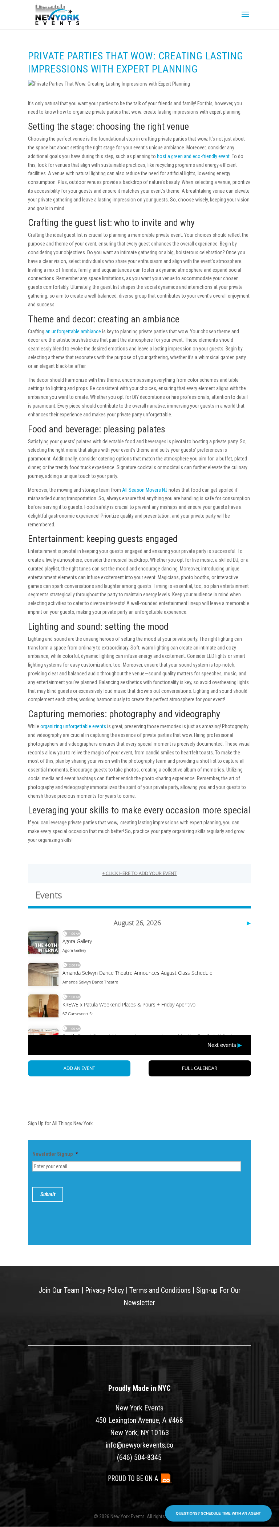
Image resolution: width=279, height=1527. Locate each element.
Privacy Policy (104, 1290)
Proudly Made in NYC (139, 1388)
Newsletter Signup (55, 1154)
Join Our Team (59, 1290)
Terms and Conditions (160, 1290)
